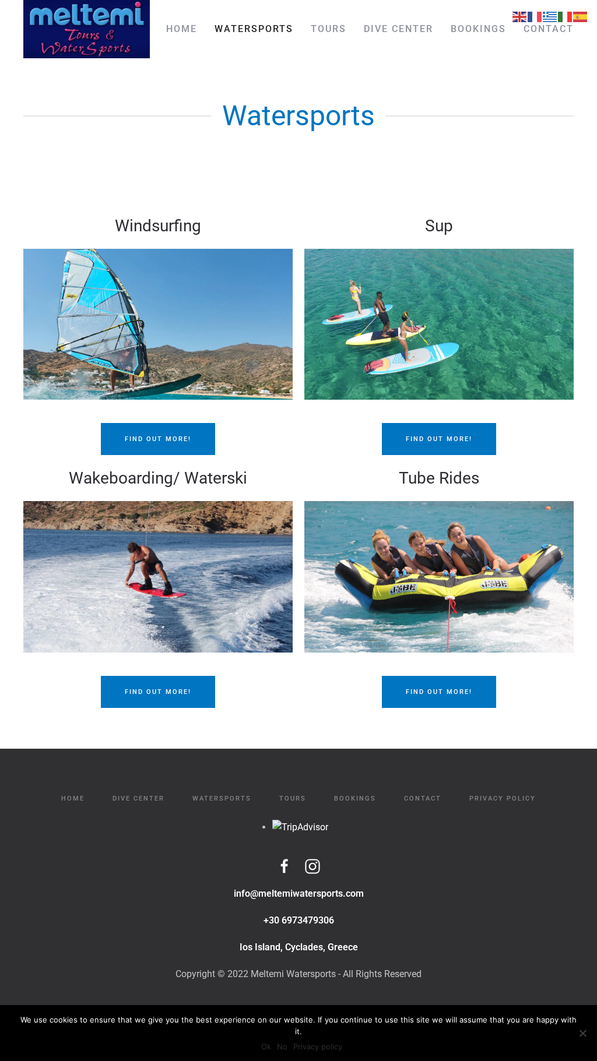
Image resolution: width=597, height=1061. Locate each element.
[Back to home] (86, 29)
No (282, 1046)
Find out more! (158, 439)
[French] (535, 16)
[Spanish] (580, 16)
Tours (328, 28)
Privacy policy (317, 1046)
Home (181, 28)
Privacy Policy (502, 798)
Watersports (254, 28)
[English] (520, 16)
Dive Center (398, 28)
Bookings (478, 28)
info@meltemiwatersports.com (299, 893)
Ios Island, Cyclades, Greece (299, 947)
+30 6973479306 (299, 920)
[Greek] (550, 16)
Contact (549, 28)
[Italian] (565, 16)
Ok (266, 1046)
